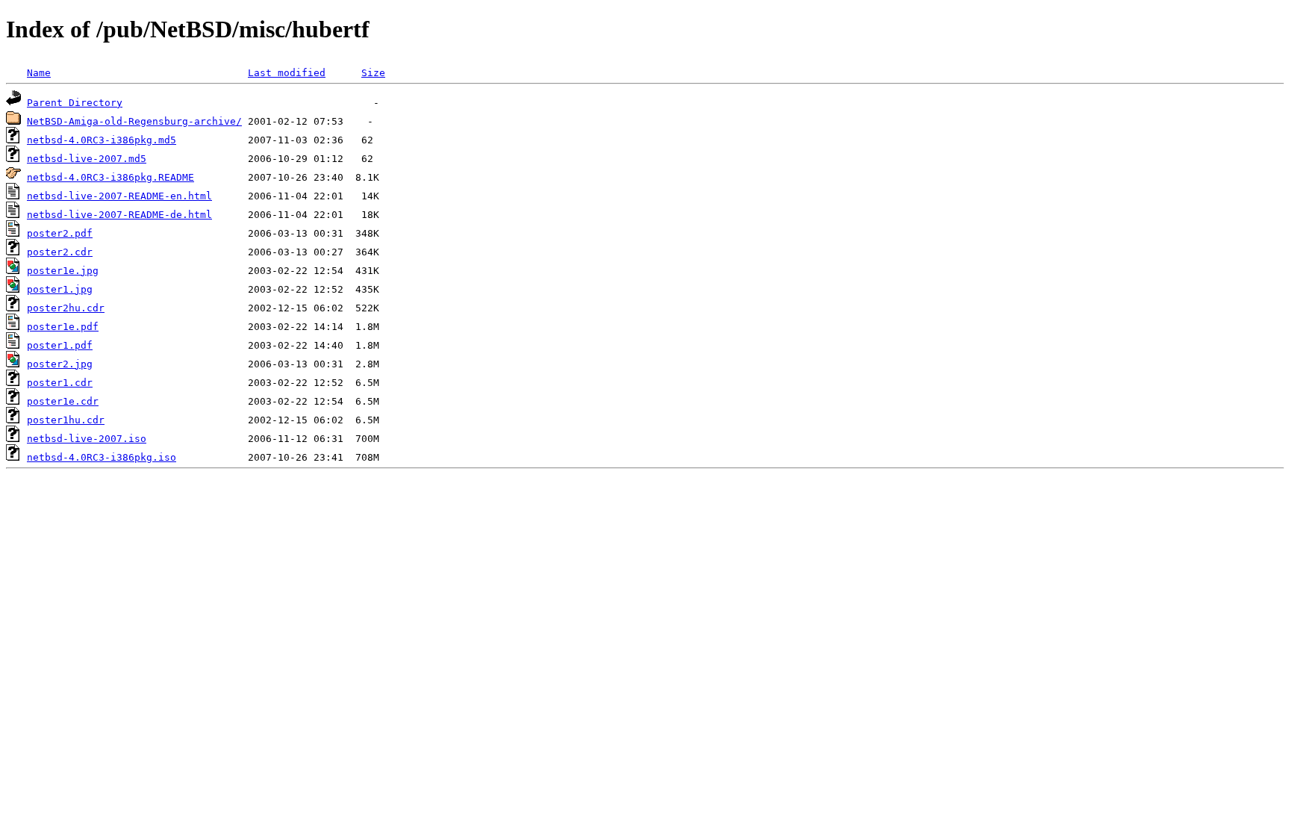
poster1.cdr (60, 382)
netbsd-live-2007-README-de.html (119, 214)
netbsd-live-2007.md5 (86, 158)
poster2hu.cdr (66, 308)
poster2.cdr (60, 252)
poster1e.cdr (63, 401)
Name (39, 72)
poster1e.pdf (63, 326)
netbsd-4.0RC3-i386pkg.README (110, 177)
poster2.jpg (60, 364)
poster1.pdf (60, 345)
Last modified (286, 72)
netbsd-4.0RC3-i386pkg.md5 (101, 140)
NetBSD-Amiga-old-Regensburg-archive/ (134, 121)
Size (373, 72)
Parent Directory (74, 102)
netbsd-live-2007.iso (86, 438)
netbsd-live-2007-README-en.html (119, 196)
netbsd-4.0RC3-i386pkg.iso (101, 457)
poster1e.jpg (63, 270)
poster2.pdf (60, 233)
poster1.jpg (60, 289)
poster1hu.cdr (66, 420)
